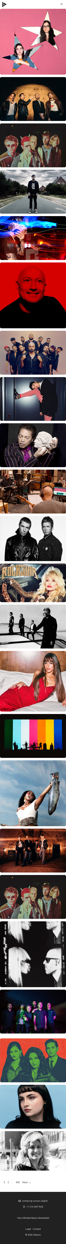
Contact (37, 1229)
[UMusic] (4, 4)
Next (26, 1182)
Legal (28, 1229)
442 (18, 1182)
